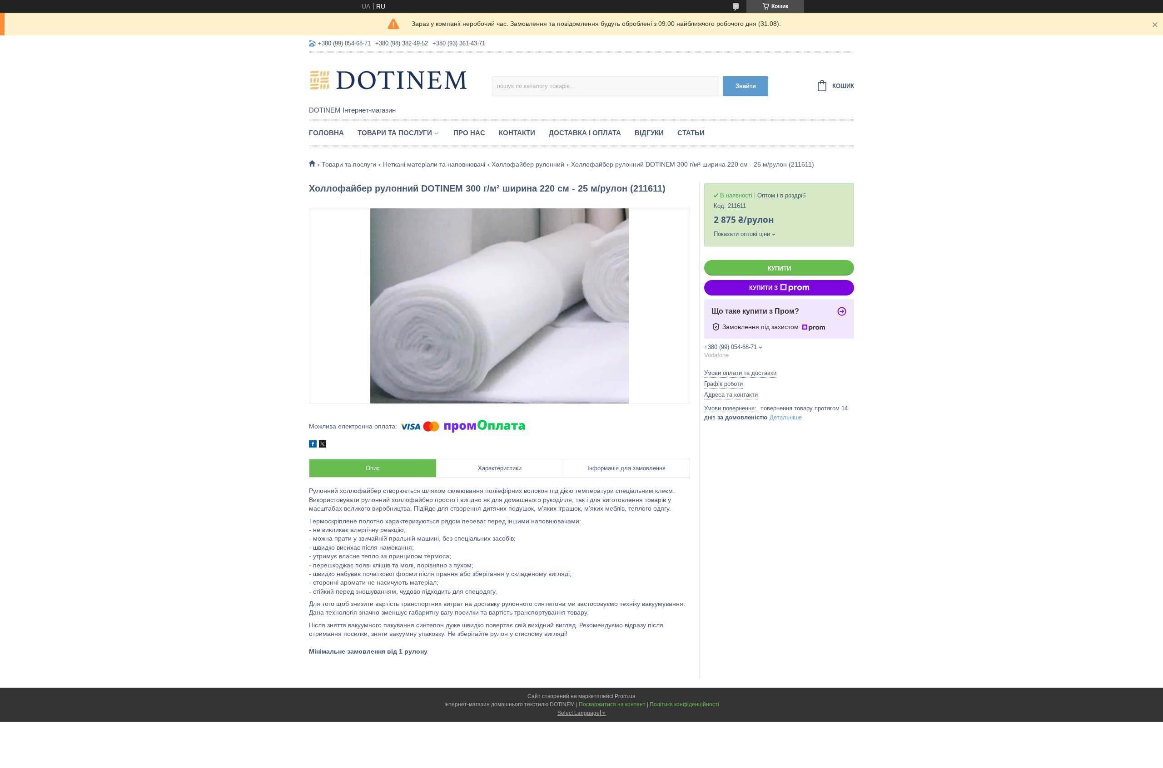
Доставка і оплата (585, 132)
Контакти (517, 132)
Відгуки (649, 132)
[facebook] (313, 445)
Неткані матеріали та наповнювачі (434, 164)
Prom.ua (625, 696)
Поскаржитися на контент (612, 704)
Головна (326, 132)
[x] (322, 445)
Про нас (469, 132)
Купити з (763, 288)
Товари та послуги (395, 132)
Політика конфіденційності (684, 704)
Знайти (746, 86)
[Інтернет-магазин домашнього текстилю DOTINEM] (388, 80)
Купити (779, 268)
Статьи (691, 132)
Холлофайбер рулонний (528, 164)
